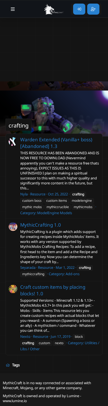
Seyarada (27, 267)
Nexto (25, 336)
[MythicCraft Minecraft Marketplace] (54, 9)
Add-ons (72, 273)
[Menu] (13, 9)
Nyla (24, 194)
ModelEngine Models (54, 212)
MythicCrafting (36, 225)
